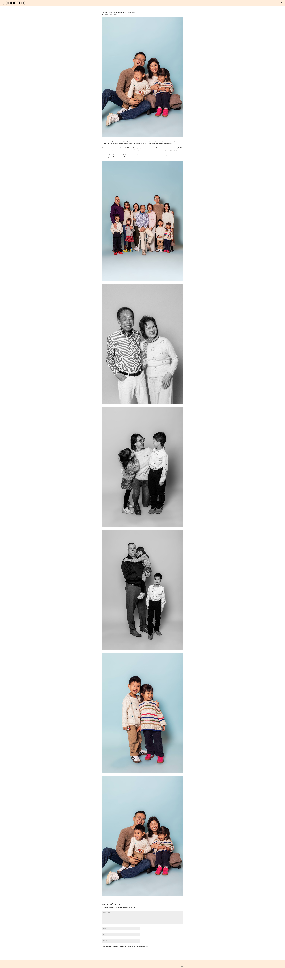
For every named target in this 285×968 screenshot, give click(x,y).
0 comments (114, 14)
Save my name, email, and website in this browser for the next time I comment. (126, 946)
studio (110, 14)
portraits (106, 14)
